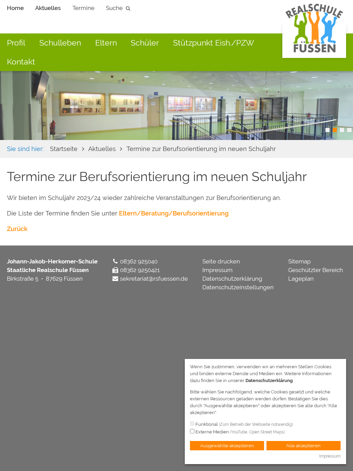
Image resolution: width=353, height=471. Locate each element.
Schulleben (60, 42)
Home (15, 7)
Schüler (145, 42)
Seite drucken (221, 261)
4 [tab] (349, 130)
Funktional (243, 424)
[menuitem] (15, 8)
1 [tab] (327, 130)
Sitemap (299, 261)
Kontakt (21, 61)
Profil (16, 42)
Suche (114, 7)
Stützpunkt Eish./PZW (213, 42)
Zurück (17, 228)
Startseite (64, 148)
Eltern (106, 42)
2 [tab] (335, 130)
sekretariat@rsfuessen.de (154, 278)
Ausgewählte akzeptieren (227, 445)
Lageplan (301, 278)
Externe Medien (239, 431)
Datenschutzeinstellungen (238, 287)
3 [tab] (342, 130)
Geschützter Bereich (315, 270)
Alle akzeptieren (303, 445)
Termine (83, 7)
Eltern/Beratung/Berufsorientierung (174, 213)
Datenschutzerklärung (232, 278)
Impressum (217, 270)
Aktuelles (48, 7)
